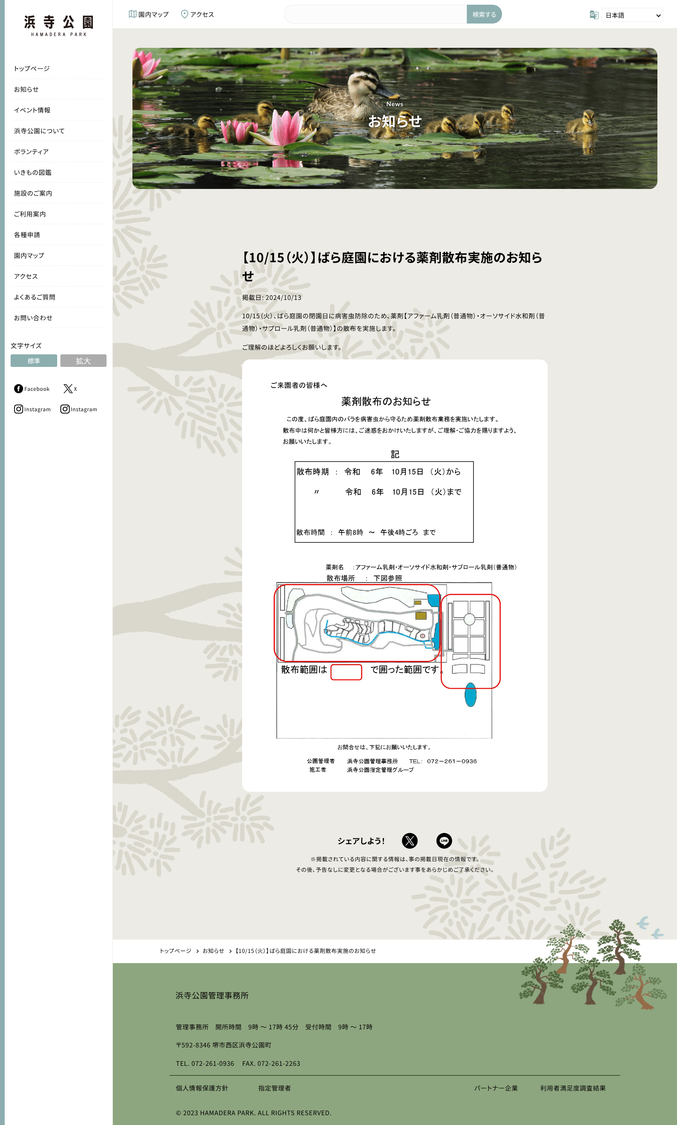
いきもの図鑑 (33, 172)
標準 (33, 360)
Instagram (37, 409)
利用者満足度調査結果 (573, 1087)
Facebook (37, 388)
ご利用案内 (30, 213)
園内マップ (29, 255)
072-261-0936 (213, 1063)
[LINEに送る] (444, 841)
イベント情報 (32, 109)
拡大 (83, 360)
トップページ (32, 68)
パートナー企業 (496, 1087)
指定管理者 (274, 1087)
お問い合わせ (33, 317)
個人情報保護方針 (202, 1087)
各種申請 (27, 234)
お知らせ (26, 89)
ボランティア (31, 151)
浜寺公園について (39, 130)
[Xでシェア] (410, 841)
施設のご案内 (33, 193)
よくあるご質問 (35, 296)
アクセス (26, 276)
